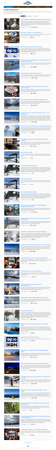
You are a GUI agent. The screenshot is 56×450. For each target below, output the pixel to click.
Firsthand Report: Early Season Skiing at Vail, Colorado (34, 297)
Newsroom (8, 6)
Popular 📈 (23, 16)
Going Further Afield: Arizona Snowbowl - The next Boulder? (36, 244)
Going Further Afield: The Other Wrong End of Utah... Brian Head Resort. (35, 113)
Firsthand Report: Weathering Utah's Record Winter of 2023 (35, 19)
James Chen (23, 357)
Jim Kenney (23, 27)
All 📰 (19, 16)
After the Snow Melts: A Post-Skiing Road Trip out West (34, 363)
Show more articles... (28, 442)
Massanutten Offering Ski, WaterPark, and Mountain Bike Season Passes (35, 403)
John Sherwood (24, 319)
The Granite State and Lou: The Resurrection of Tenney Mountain (34, 140)
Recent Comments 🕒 (29, 16)
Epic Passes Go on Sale (26, 152)
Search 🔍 (36, 16)
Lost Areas (38, 6)
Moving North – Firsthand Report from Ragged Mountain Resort (35, 351)
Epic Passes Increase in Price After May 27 (31, 32)
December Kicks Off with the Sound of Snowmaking (33, 231)
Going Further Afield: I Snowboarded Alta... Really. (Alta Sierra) (34, 324)
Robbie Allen (23, 93)
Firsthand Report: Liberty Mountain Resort (31, 73)
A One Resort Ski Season (27, 310)
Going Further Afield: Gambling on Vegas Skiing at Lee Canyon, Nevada (34, 87)
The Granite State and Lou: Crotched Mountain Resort (34, 429)
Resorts (18, 6)
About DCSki (47, 6)
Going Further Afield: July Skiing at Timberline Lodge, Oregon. (34, 390)
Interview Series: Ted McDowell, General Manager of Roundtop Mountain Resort (34, 206)
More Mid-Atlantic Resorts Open (29, 165)
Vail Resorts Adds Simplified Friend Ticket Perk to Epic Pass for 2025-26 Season (35, 417)
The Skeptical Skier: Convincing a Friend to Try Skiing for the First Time (36, 377)
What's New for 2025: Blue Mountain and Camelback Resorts (36, 126)
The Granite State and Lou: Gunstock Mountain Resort (34, 258)
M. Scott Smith (24, 37)
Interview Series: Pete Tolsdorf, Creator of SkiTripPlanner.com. (31, 285)
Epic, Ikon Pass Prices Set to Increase (30, 337)
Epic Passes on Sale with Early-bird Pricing (31, 46)
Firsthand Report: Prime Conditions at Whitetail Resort (34, 99)
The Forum (28, 6)
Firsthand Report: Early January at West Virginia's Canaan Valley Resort (35, 219)
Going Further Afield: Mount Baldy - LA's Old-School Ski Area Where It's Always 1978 (36, 60)
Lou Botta (23, 263)
